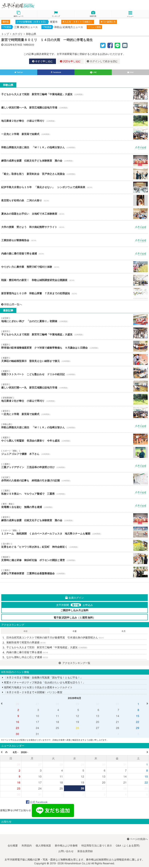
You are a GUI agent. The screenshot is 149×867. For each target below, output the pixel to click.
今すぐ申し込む (43, 61)
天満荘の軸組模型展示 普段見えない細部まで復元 (74, 359)
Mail (131, 72)
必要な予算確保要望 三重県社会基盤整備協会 (74, 571)
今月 (124, 631)
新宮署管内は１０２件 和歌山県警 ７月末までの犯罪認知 (74, 293)
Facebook (57, 72)
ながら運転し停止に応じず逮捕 (27, 657)
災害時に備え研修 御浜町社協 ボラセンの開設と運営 (74, 558)
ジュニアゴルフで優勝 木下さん (74, 452)
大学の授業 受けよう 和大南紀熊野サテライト (74, 226)
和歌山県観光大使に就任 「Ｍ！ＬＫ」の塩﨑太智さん (74, 147)
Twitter (20, 72)
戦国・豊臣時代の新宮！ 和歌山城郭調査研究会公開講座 (74, 280)
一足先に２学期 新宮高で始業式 (74, 134)
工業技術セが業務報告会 (74, 240)
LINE (95, 72)
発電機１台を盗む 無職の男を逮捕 (74, 505)
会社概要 (13, 845)
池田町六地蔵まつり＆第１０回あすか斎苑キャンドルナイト (38, 687)
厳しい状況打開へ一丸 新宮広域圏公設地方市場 (74, 107)
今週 (74, 631)
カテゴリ (17, 33)
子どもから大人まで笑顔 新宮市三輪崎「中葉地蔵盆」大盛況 (74, 94)
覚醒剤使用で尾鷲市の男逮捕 (26, 642)
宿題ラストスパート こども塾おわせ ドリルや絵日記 (74, 372)
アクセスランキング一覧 (76, 662)
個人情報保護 (43, 845)
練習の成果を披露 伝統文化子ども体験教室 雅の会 (74, 160)
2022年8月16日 (13, 44)
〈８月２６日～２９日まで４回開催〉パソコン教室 (32, 692)
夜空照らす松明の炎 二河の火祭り (74, 200)
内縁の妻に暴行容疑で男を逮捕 (74, 253)
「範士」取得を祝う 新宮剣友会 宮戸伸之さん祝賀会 (74, 173)
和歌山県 (31, 33)
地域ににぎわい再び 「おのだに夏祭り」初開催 (74, 319)
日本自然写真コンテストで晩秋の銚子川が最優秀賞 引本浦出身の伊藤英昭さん (55, 637)
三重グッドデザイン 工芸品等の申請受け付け (74, 465)
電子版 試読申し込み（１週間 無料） (74, 617)
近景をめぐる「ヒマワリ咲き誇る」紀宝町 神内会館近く (74, 545)
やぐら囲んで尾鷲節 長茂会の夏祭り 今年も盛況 (74, 439)
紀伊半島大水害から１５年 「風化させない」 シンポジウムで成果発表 (74, 187)
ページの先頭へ (139, 838)
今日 (25, 631)
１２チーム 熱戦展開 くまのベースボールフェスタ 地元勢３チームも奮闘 (74, 532)
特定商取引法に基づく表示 (96, 845)
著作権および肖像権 (66, 845)
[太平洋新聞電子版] (37, 6)
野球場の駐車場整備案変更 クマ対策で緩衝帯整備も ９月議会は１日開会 (74, 346)
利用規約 (27, 845)
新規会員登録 (85, 851)
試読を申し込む (71, 61)
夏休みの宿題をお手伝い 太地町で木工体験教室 (74, 213)
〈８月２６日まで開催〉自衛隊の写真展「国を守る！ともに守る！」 (43, 677)
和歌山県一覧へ (13, 304)
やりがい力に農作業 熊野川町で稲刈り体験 (74, 266)
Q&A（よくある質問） (128, 845)
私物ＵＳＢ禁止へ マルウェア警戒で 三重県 (74, 492)
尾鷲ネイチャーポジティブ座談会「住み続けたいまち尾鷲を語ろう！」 (44, 682)
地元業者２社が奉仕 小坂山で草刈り (74, 120)
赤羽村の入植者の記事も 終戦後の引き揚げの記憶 (74, 479)
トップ (5, 33)
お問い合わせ (66, 851)
